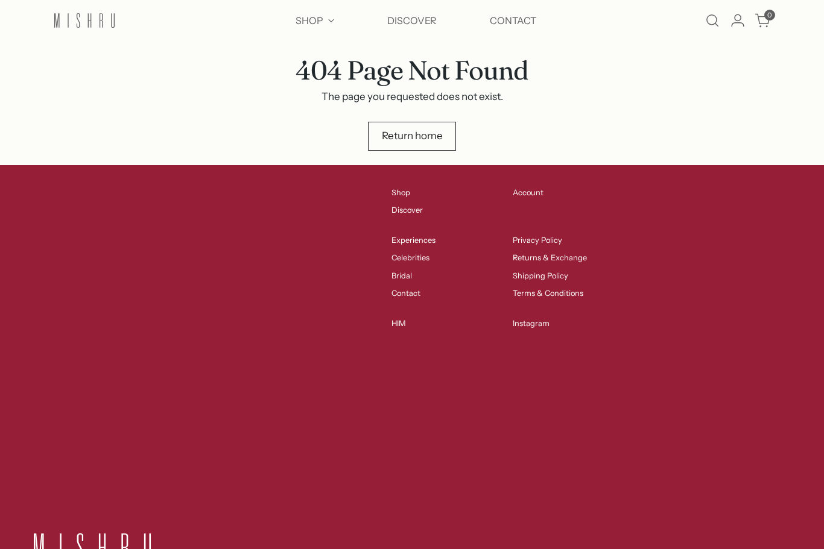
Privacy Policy (537, 240)
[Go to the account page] (738, 20)
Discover (407, 210)
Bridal (401, 275)
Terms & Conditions (548, 293)
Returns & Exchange (550, 257)
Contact (405, 293)
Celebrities (410, 257)
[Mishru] (84, 20)
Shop (400, 192)
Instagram (531, 323)
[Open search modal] (712, 20)
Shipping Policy (540, 275)
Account (528, 192)
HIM (398, 323)
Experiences (413, 240)
